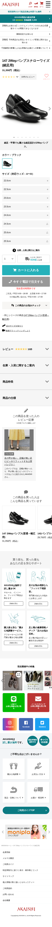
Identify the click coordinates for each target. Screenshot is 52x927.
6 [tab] (34, 137)
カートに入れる (28, 270)
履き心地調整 (12, 774)
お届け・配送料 (37, 798)
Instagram (10, 727)
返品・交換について (12, 798)
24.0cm (26, 215)
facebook (26, 727)
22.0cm (26, 180)
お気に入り (46, 79)
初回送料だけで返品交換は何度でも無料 (24, 12)
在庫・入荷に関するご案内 (28, 250)
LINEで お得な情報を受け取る (13, 706)
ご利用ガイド (8, 864)
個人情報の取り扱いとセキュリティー (18, 882)
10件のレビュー (28, 77)
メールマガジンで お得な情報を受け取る (38, 706)
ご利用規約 (7, 888)
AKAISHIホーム (6, 845)
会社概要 (6, 900)
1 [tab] (14, 137)
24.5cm (26, 224)
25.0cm (26, 232)
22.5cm (26, 189)
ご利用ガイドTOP (26, 810)
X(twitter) (42, 727)
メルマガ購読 (8, 858)
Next (49, 108)
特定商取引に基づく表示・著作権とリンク (20, 870)
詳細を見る (14, 603)
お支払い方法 (37, 774)
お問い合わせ (8, 894)
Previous (2, 108)
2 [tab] (18, 137)
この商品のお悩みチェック (28, 305)
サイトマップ (8, 876)
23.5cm (26, 206)
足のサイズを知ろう (14, 326)
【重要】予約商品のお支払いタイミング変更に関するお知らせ (24, 41)
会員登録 (6, 852)
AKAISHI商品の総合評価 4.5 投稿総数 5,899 (25, 18)
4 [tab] (26, 137)
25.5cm (26, 241)
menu (48, 4)
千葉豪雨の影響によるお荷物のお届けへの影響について (24, 48)
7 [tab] (38, 137)
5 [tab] (30, 137)
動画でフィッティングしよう (18, 331)
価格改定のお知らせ (24, 34)
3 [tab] (22, 137)
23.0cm (26, 198)
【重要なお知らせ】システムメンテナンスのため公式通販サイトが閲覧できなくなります (24, 27)
